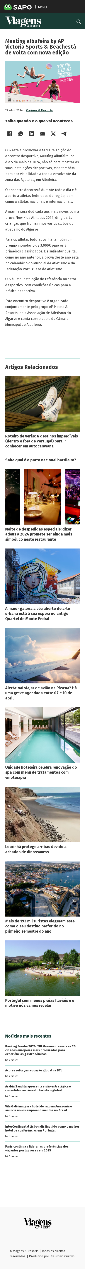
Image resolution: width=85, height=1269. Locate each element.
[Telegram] (64, 133)
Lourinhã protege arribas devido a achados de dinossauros (35, 849)
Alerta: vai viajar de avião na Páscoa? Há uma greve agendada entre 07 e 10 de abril (41, 693)
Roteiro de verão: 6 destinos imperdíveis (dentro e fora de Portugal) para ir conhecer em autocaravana (41, 441)
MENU (42, 7)
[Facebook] (9, 133)
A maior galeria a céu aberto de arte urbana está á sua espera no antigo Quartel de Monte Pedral (37, 613)
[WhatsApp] (20, 133)
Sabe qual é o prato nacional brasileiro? (40, 460)
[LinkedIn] (31, 133)
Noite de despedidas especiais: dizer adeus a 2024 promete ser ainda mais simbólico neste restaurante (38, 534)
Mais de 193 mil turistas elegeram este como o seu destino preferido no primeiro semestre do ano (40, 926)
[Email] (42, 133)
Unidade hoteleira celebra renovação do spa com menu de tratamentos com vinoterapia (41, 772)
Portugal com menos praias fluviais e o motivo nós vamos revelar (39, 1003)
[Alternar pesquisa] (78, 22)
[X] (53, 133)
